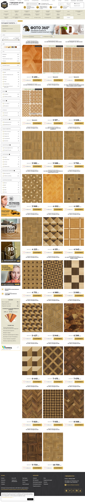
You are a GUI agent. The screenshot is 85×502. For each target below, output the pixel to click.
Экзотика (6, 140)
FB (70, 490)
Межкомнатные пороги (10, 58)
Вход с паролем (80, 0)
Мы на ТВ (19, 0)
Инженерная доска (37, 484)
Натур (5, 157)
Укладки (10, 63)
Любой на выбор (7, 96)
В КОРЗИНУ (37, 80)
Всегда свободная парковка (73, 484)
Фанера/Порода (7, 150)
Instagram (76, 490)
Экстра (5, 161)
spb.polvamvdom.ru (4, 5)
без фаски (6, 105)
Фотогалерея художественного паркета (12, 290)
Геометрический (7, 122)
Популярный (7, 138)
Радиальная (6, 166)
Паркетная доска (37, 486)
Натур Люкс (6, 159)
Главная (3, 20)
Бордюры (10, 54)
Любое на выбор (7, 175)
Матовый (6, 94)
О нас (3, 475)
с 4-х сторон (6, 103)
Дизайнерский (7, 124)
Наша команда (25, 484)
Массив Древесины (8, 147)
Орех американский (8, 74)
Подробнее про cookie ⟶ (7, 497)
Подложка (36, 113)
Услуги (53, 0)
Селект (5, 164)
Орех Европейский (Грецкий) (8, 87)
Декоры (10, 56)
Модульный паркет (48, 480)
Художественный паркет (11, 20)
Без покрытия (7, 173)
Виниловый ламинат (37, 482)
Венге (5, 76)
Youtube (80, 490)
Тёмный (6, 115)
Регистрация (73, 0)
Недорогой (6, 133)
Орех (5, 189)
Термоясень (6, 83)
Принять (30, 499)
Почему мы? (26, 0)
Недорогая (6, 136)
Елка (45, 478)
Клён (5, 81)
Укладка (59, 0)
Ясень (5, 79)
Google (73, 490)
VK (66, 490)
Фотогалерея (25, 480)
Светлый (6, 112)
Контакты (66, 0)
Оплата (2, 478)
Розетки (10, 60)
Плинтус (45, 482)
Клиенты (3, 482)
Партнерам (24, 478)
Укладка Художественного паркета (11, 294)
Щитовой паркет (10, 65)
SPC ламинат (36, 480)
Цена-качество (7, 131)
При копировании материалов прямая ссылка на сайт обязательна (14, 489)
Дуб (5, 72)
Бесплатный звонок (33, 3)
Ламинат (35, 478)
